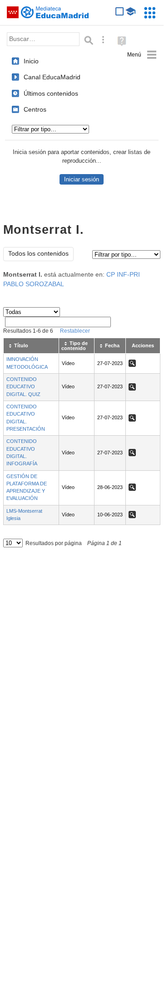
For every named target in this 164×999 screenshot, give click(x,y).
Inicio (31, 61)
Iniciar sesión (81, 179)
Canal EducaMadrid (52, 77)
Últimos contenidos (51, 93)
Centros (35, 109)
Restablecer (75, 331)
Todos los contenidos (38, 253)
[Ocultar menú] (142, 55)
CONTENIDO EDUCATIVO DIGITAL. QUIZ (23, 386)
